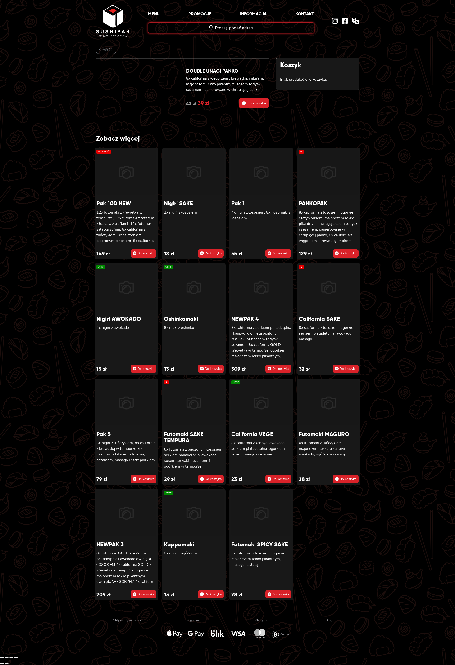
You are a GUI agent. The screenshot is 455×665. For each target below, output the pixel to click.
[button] (254, 103)
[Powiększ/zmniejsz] (2, 657)
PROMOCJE (199, 14)
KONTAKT (305, 14)
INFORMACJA (253, 14)
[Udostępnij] (11, 657)
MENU (154, 14)
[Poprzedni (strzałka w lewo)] (2, 663)
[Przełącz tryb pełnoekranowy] (7, 657)
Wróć (107, 49)
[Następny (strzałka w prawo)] (7, 663)
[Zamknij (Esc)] (16, 657)
